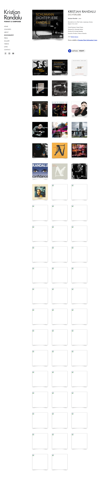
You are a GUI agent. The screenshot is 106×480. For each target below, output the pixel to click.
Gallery (7, 41)
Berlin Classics (74, 36)
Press (6, 38)
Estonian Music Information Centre (87, 40)
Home (6, 26)
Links (6, 47)
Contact (7, 49)
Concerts (7, 29)
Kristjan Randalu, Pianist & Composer (13, 16)
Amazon (81, 50)
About (6, 32)
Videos (6, 44)
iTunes (75, 50)
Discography (9, 35)
